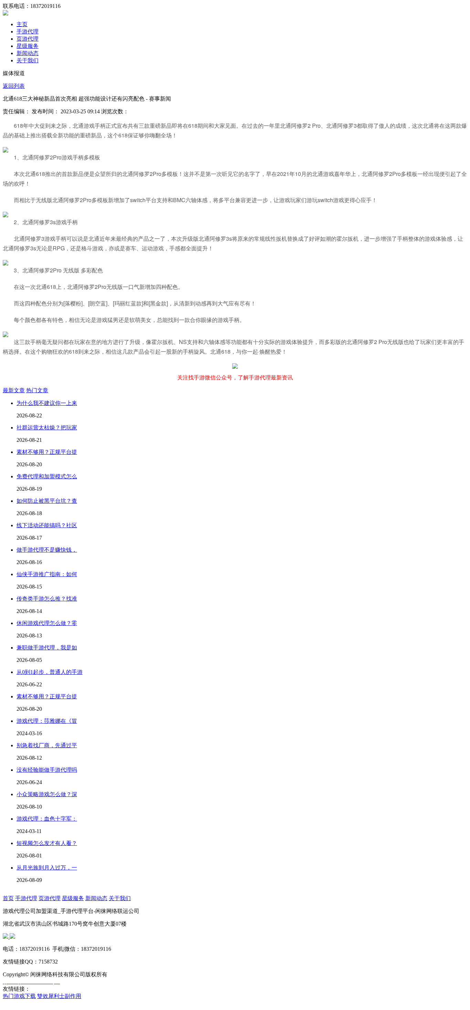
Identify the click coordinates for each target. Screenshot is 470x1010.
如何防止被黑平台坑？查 (47, 501)
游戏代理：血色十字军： (47, 819)
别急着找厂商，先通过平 (47, 745)
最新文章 (14, 390)
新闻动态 (28, 53)
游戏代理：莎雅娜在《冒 (47, 721)
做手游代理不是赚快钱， (47, 550)
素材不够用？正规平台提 (47, 452)
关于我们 (28, 60)
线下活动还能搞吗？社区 (47, 525)
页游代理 (28, 39)
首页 (8, 898)
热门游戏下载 (19, 996)
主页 (22, 24)
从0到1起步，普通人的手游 (50, 672)
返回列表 (14, 86)
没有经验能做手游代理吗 (47, 770)
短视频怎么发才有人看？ (47, 843)
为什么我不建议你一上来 (47, 403)
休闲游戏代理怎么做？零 (47, 623)
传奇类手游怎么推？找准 (47, 599)
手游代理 (28, 31)
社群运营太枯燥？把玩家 (47, 427)
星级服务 (28, 46)
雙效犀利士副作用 (59, 996)
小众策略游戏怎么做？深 (47, 794)
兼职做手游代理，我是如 (47, 647)
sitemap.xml (39, 1003)
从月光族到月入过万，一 (47, 868)
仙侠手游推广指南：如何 (47, 574)
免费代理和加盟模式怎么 (47, 476)
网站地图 (14, 1003)
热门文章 (37, 390)
